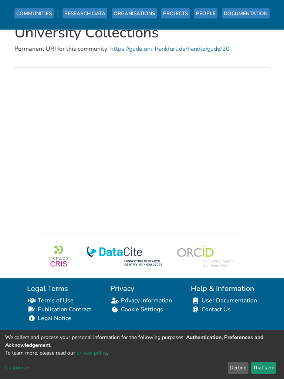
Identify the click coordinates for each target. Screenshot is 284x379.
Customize (17, 367)
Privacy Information (146, 300)
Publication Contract (64, 309)
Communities (34, 13)
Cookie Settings (142, 309)
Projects (175, 13)
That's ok (263, 367)
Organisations (134, 13)
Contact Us (216, 309)
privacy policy (92, 352)
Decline (238, 367)
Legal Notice (54, 318)
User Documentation (229, 300)
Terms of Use (56, 300)
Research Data (84, 13)
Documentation (246, 13)
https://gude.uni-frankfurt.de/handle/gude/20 (170, 49)
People (206, 13)
